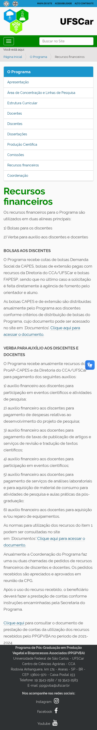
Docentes (14, 113)
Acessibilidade (63, 3)
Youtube (43, 724)
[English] (15, 3)
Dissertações (17, 134)
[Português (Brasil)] (21, 22)
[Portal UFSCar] (77, 21)
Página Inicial (13, 57)
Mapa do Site (44, 3)
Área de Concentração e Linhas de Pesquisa (41, 93)
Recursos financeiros (23, 165)
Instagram (44, 702)
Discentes (14, 124)
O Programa (38, 57)
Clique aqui (14, 623)
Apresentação (18, 82)
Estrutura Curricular (22, 103)
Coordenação (17, 175)
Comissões (15, 155)
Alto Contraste (84, 3)
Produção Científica (22, 144)
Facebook (44, 712)
